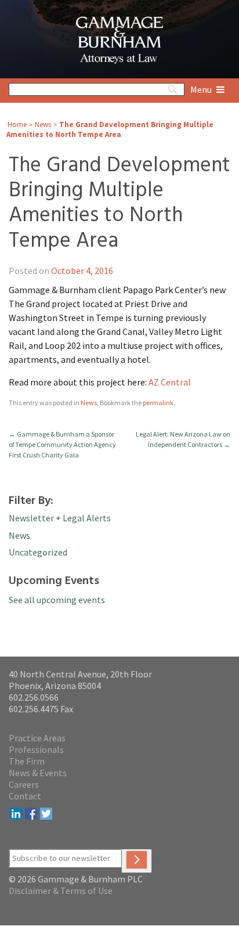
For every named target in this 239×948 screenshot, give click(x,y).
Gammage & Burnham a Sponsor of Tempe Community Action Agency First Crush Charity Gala (62, 444)
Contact (25, 796)
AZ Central (170, 382)
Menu (201, 89)
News (43, 124)
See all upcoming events (57, 599)
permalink (158, 402)
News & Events (38, 772)
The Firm (27, 761)
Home (17, 124)
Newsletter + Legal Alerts (60, 518)
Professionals (36, 749)
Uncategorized (38, 552)
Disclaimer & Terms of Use (61, 890)
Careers (24, 784)
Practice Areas (37, 738)
